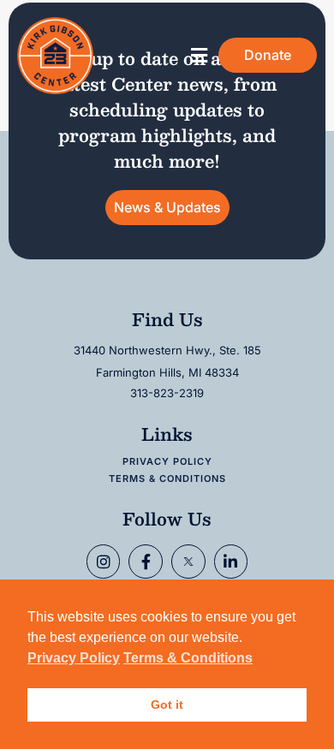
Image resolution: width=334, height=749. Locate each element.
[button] (199, 55)
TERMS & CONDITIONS (167, 478)
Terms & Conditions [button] (188, 658)
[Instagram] (103, 561)
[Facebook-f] (145, 561)
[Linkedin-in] (231, 561)
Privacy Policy (73, 658)
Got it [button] (167, 704)
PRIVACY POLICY (167, 461)
